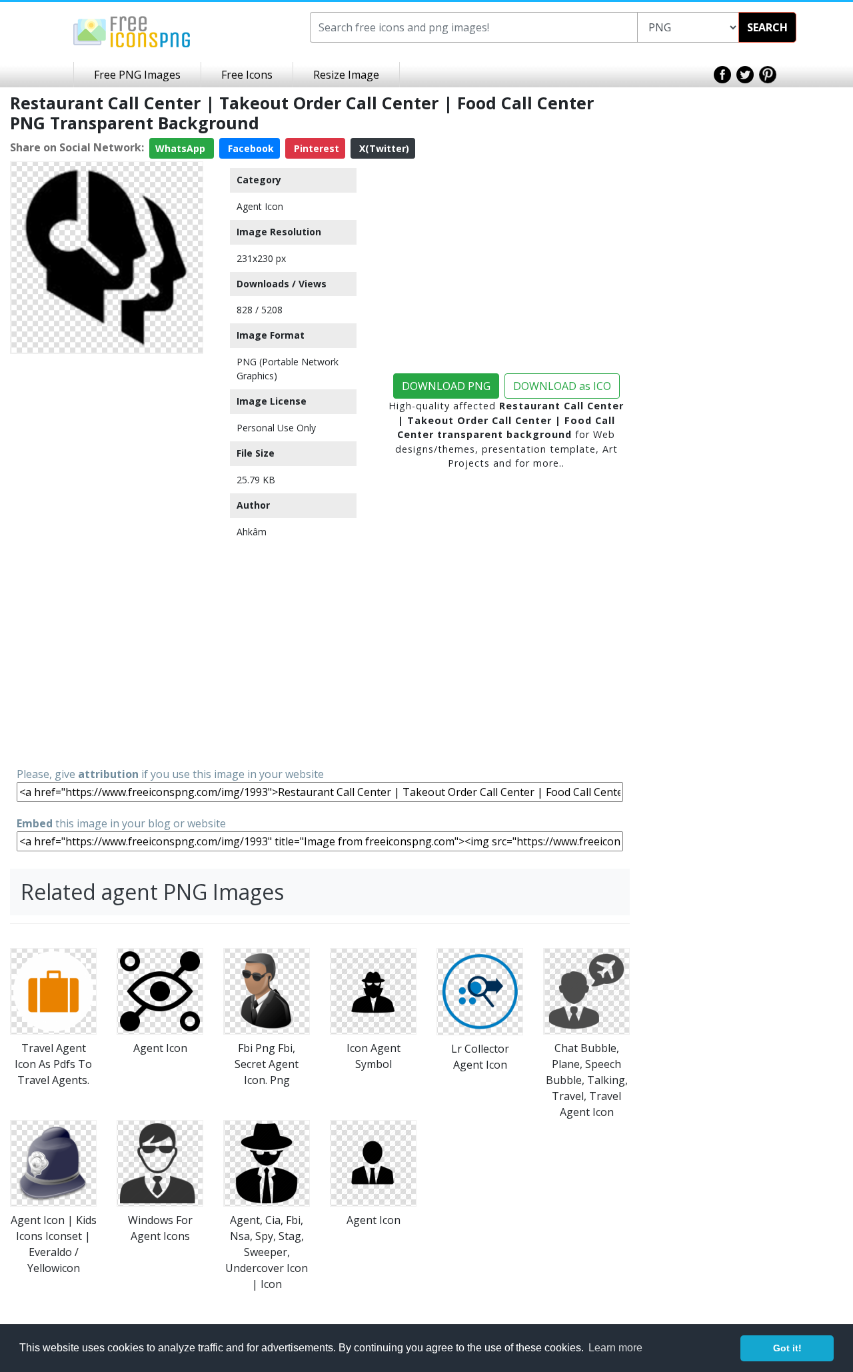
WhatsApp (181, 148)
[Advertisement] (106, 559)
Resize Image (346, 74)
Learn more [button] (615, 1347)
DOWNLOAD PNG (446, 386)
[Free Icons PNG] (132, 30)
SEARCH (767, 27)
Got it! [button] (787, 1348)
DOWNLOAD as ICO (562, 386)
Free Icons (247, 74)
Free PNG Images (137, 74)
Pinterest (315, 148)
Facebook (249, 148)
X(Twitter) (383, 148)
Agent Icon (260, 206)
